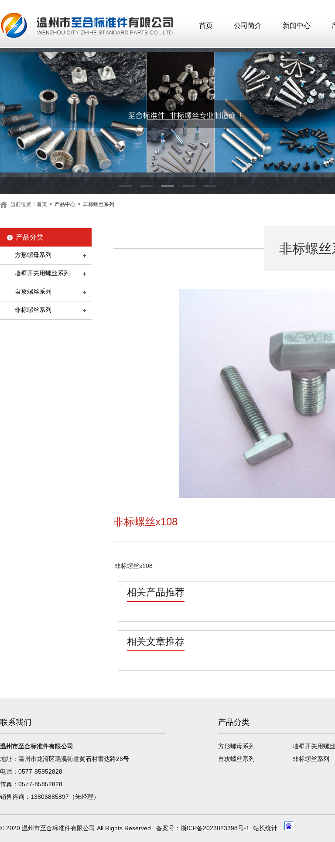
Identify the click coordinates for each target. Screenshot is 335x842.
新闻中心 (297, 25)
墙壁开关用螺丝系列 (42, 273)
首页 (206, 25)
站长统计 (265, 828)
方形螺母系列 (33, 254)
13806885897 (50, 796)
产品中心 (65, 204)
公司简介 (248, 25)
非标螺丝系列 (98, 204)
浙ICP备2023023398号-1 (215, 828)
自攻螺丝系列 (33, 291)
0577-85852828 (40, 771)
